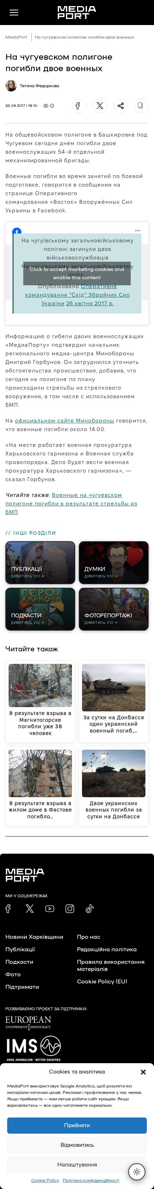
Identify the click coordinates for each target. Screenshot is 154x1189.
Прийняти (77, 1125)
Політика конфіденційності (91, 1180)
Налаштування (77, 1165)
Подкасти (19, 962)
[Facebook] (79, 106)
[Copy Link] (141, 106)
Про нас (88, 937)
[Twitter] (100, 106)
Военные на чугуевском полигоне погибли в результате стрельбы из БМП (71, 503)
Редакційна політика (107, 949)
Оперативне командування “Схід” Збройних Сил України (77, 294)
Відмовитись (77, 1145)
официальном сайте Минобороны (64, 421)
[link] (9, 908)
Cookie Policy (45, 1180)
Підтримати (22, 987)
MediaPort (16, 37)
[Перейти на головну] (77, 12)
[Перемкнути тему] (136, 1171)
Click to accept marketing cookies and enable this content (77, 273)
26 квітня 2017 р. (90, 303)
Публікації (20, 949)
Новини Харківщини (34, 937)
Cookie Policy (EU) (102, 982)
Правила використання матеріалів (111, 965)
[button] (143, 1072)
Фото (13, 974)
